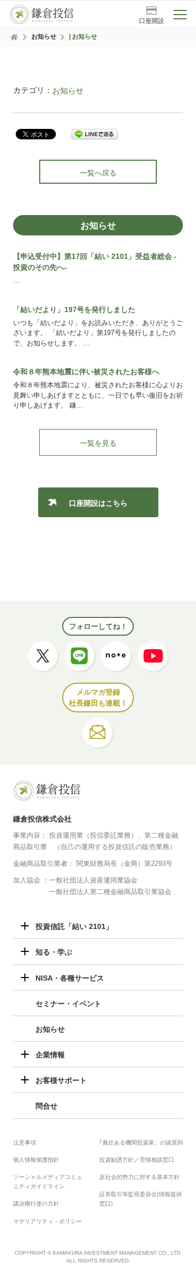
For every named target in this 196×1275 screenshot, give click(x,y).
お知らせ (43, 36)
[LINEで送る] (95, 134)
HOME (14, 37)
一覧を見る (98, 443)
